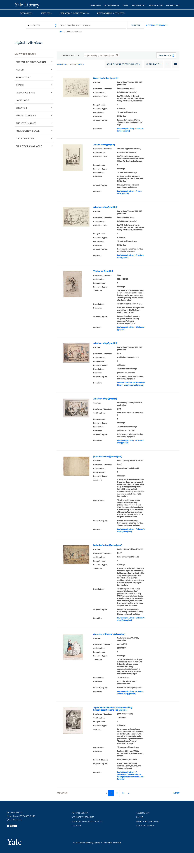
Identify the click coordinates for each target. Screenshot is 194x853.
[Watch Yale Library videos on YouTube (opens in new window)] (15, 826)
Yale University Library (27, 5)
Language (22, 100)
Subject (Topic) (26, 115)
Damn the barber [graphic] (105, 78)
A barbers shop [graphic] (105, 207)
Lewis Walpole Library (125, 128)
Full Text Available (29, 146)
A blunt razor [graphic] (104, 144)
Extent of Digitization (31, 61)
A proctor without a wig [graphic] (109, 634)
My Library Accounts (83, 817)
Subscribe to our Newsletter (87, 821)
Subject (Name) (26, 123)
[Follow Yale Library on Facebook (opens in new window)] (8, 826)
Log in (125, 5)
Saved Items (95, 5)
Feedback (76, 825)
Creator (21, 107)
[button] (135, 25)
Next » (81, 64)
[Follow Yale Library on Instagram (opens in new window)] (11, 826)
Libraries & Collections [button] (74, 13)
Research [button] (25, 13)
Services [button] (45, 13)
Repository (23, 77)
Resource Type (25, 92)
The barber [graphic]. (103, 271)
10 (152, 64)
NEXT (176, 793)
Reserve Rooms (156, 5)
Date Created (25, 138)
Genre (20, 84)
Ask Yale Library (138, 5)
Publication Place (28, 130)
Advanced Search (156, 25)
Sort (122, 64)
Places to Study (172, 5)
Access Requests (111, 5)
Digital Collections (28, 43)
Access (20, 69)
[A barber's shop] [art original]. (107, 456)
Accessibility (143, 813)
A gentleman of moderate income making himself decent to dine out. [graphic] (112, 708)
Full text (78, 32)
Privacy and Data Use (147, 821)
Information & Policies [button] (110, 13)
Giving (139, 817)
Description (67, 32)
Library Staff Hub (145, 825)
